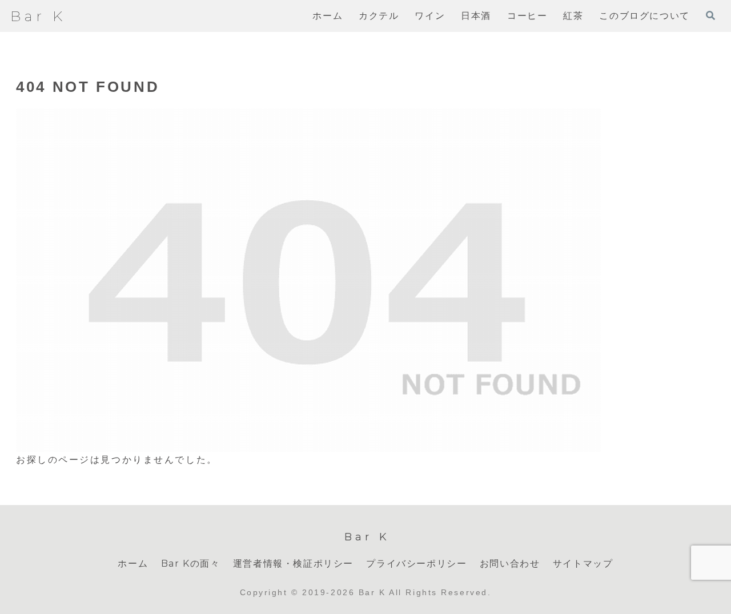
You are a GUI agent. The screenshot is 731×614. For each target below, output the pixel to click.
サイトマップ (583, 563)
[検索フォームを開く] (710, 15)
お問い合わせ (510, 563)
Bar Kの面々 (190, 563)
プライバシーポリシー (416, 563)
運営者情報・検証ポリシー (293, 563)
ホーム (133, 563)
